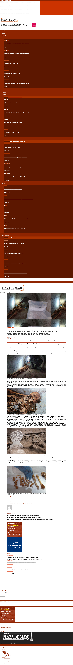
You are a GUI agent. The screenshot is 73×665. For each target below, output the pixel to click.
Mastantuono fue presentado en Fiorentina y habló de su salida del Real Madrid (12, 6)
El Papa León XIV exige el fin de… (11, 63)
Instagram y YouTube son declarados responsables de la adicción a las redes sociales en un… (15, 10)
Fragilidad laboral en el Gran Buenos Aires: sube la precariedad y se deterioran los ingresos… (15, 13)
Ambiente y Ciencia (5, 235)
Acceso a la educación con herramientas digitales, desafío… (17, 112)
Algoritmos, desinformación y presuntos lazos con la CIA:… (16, 43)
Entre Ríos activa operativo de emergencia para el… (15, 263)
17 (0, 596)
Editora (9, 337)
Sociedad (4, 94)
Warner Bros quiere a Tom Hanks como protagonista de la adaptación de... (23, 557)
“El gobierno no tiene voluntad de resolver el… (14, 122)
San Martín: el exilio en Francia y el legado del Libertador (19, 569)
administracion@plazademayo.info (9, 643)
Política (3, 89)
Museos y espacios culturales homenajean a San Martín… (16, 167)
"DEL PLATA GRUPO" (33, 644)
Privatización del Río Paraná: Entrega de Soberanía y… (15, 273)
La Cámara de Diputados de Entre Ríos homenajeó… (15, 102)
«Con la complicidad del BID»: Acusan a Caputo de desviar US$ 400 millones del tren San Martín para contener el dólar (23, 604)
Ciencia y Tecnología (10, 327)
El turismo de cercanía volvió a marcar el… (13, 189)
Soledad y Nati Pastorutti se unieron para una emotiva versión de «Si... (22, 573)
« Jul (1, 599)
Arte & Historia (7, 143)
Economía (4, 92)
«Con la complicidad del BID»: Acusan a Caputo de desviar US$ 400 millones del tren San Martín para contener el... (24, 629)
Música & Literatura (10, 560)
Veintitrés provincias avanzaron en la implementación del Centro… (18, 199)
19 (2, 596)
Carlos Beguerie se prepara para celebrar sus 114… (15, 228)
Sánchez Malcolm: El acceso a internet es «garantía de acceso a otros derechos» (19, 503)
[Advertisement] (36, 582)
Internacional (6, 40)
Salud (5, 656)
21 (4, 596)
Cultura (3, 139)
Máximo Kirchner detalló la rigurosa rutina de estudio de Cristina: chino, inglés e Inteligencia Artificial (16, 5)
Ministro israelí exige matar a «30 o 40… (12, 73)
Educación (6, 99)
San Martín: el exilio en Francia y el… (12, 147)
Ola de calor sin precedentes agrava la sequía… (14, 243)
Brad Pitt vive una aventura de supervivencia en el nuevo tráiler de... (21, 566)
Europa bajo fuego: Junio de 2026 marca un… (13, 253)
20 (3, 596)
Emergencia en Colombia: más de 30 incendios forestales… (16, 83)
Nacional (3, 33)
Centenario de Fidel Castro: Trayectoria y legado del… (15, 157)
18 (1, 596)
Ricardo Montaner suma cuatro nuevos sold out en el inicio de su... (21, 562)
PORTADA (3, 30)
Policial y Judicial (7, 655)
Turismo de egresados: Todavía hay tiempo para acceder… (16, 218)
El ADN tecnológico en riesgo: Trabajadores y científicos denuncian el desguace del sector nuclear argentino (17, 2)
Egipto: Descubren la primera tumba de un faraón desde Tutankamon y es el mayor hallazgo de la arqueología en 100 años (30, 519)
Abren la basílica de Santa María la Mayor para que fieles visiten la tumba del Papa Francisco (24, 517)
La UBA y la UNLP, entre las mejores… (12, 132)
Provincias (4, 35)
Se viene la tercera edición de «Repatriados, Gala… (15, 176)
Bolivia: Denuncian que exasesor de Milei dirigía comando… (16, 53)
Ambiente (6, 240)
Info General (6, 654)
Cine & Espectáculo (10, 555)
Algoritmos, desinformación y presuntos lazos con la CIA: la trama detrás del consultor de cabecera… (16, 12)
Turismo (3, 183)
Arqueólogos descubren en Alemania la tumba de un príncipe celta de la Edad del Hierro (23, 515)
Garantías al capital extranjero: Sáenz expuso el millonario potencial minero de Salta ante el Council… (16, 9)
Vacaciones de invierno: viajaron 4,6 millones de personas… (17, 208)
